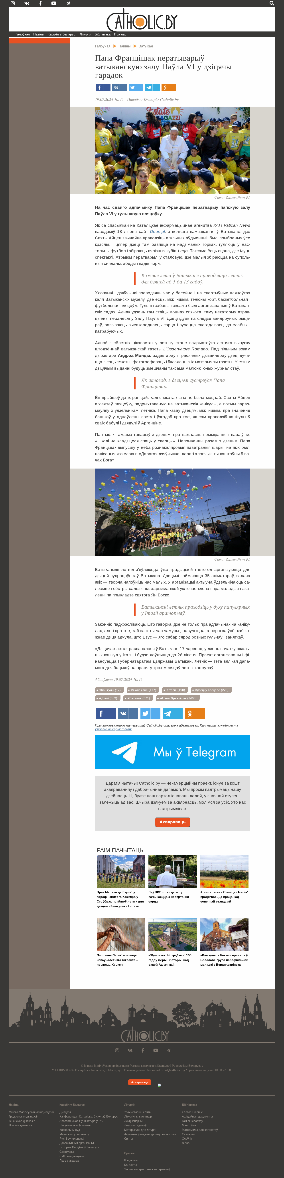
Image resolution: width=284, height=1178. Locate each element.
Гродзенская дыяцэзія (23, 1116)
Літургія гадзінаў (135, 1125)
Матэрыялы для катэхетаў (200, 1129)
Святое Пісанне (192, 1112)
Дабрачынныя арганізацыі (76, 1143)
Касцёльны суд (69, 1129)
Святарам (188, 1134)
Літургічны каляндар (138, 1116)
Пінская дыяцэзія (20, 1125)
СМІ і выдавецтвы (71, 1156)
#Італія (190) (176, 690)
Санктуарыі (67, 1151)
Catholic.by (169, 99)
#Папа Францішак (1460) (178, 698)
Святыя (129, 1138)
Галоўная (23, 34)
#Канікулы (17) (110, 690)
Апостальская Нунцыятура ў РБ (81, 1121)
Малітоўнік (189, 1125)
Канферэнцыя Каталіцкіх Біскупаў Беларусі (88, 1116)
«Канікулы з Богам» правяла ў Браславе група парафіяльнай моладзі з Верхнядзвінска (224, 959)
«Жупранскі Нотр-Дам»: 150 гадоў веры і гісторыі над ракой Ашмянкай (169, 959)
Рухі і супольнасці (71, 1138)
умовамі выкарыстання (113, 729)
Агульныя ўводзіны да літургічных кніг (150, 1134)
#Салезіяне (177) (143, 690)
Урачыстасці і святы (137, 1112)
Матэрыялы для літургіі (140, 1129)
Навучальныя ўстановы (75, 1125)
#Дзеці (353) (108, 698)
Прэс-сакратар (69, 1160)
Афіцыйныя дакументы (197, 1116)
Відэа (185, 1143)
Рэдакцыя (131, 1160)
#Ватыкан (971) (139, 698)
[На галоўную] (142, 19)
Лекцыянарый (133, 1121)
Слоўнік (187, 1138)
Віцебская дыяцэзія (22, 1121)
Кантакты (130, 1164)
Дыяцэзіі (65, 1112)
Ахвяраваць (173, 822)
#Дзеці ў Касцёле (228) (212, 690)
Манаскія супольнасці (74, 1134)
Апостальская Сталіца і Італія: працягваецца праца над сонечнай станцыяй (224, 896)
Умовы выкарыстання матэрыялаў (147, 1169)
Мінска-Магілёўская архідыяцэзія (31, 1112)
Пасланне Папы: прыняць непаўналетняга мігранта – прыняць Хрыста (117, 959)
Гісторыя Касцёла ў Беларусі (79, 1147)
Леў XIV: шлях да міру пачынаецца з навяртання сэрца (168, 896)
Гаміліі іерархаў (192, 1121)
